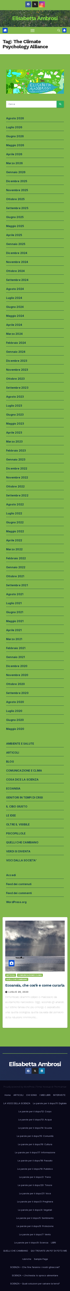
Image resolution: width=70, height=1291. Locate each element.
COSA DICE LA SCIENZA (22, 779)
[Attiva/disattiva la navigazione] (32, 30)
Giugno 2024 (15, 307)
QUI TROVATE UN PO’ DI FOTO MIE (49, 1250)
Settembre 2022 (17, 495)
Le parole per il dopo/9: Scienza (31, 1242)
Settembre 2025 (17, 208)
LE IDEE (11, 815)
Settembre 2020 (17, 693)
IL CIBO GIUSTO (16, 806)
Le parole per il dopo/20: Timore (35, 1185)
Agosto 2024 (15, 289)
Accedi (11, 875)
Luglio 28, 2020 (18, 992)
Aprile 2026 (14, 154)
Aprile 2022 (14, 540)
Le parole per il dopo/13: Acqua (35, 1119)
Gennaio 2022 (15, 567)
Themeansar (60, 1086)
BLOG (10, 761)
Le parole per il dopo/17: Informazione (35, 1152)
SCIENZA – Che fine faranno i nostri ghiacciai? (35, 1267)
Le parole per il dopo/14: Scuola (35, 1127)
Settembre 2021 (17, 585)
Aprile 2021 (14, 630)
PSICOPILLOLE (15, 833)
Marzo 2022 (14, 549)
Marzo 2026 (14, 163)
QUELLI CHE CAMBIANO (22, 842)
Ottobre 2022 (15, 486)
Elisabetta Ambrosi (35, 18)
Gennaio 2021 (15, 657)
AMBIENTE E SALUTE (20, 743)
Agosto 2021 (14, 594)
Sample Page (41, 1259)
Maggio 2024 (15, 315)
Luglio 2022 (14, 513)
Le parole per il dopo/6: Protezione (35, 1226)
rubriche (26, 1259)
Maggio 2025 (15, 226)
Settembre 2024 (17, 280)
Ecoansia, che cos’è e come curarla (34, 985)
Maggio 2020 (15, 729)
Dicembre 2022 (16, 468)
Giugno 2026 (15, 136)
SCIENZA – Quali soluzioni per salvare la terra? (35, 1283)
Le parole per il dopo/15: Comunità (35, 1136)
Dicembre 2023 (16, 360)
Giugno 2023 (15, 414)
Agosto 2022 (15, 504)
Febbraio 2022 (16, 558)
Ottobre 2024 (15, 271)
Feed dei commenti (19, 893)
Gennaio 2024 (15, 351)
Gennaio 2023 (15, 459)
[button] (58, 30)
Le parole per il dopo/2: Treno (35, 1177)
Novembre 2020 (17, 675)
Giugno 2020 (15, 720)
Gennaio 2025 (15, 244)
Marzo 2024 (14, 333)
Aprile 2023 (14, 432)
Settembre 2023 (17, 387)
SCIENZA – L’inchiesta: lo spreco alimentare (35, 1275)
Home (8, 1095)
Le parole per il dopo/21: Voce (35, 1193)
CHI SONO (31, 1095)
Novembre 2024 (17, 262)
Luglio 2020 (14, 711)
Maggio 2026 (15, 145)
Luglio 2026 (14, 127)
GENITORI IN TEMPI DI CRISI (24, 797)
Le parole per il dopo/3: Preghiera (35, 1201)
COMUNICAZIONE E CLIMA (24, 770)
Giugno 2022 (15, 522)
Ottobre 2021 (15, 576)
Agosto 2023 (15, 396)
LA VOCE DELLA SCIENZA (16, 1103)
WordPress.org (16, 902)
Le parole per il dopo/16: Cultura (35, 1144)
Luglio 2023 (14, 405)
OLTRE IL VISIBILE (18, 824)
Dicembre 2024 (16, 253)
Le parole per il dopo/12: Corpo (35, 1111)
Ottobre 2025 (15, 199)
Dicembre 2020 (17, 666)
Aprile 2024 (14, 324)
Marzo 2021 (14, 639)
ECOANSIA (13, 788)
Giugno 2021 (14, 612)
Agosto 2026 (15, 118)
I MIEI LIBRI (45, 1095)
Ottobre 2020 (15, 684)
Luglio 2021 (14, 603)
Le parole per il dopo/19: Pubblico (35, 1168)
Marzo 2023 (14, 441)
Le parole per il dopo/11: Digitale (50, 1103)
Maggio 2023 (15, 423)
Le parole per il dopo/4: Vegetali (35, 1209)
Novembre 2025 (17, 190)
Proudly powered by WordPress (19, 1086)
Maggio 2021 (14, 621)
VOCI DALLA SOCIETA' (21, 860)
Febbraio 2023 (16, 450)
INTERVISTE (59, 1095)
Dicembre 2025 (16, 181)
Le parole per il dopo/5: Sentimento (35, 1218)
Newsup (47, 1086)
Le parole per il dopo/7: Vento (35, 1234)
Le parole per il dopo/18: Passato (35, 1160)
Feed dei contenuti (19, 884)
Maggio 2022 (15, 531)
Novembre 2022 (17, 477)
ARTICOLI (12, 752)
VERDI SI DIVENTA (18, 851)
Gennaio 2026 (15, 172)
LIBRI (53, 1242)
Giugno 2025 (15, 217)
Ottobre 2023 (15, 378)
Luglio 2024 (14, 298)
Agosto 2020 (15, 702)
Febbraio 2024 (16, 342)
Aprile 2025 (14, 235)
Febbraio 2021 (15, 648)
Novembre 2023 (17, 369)
